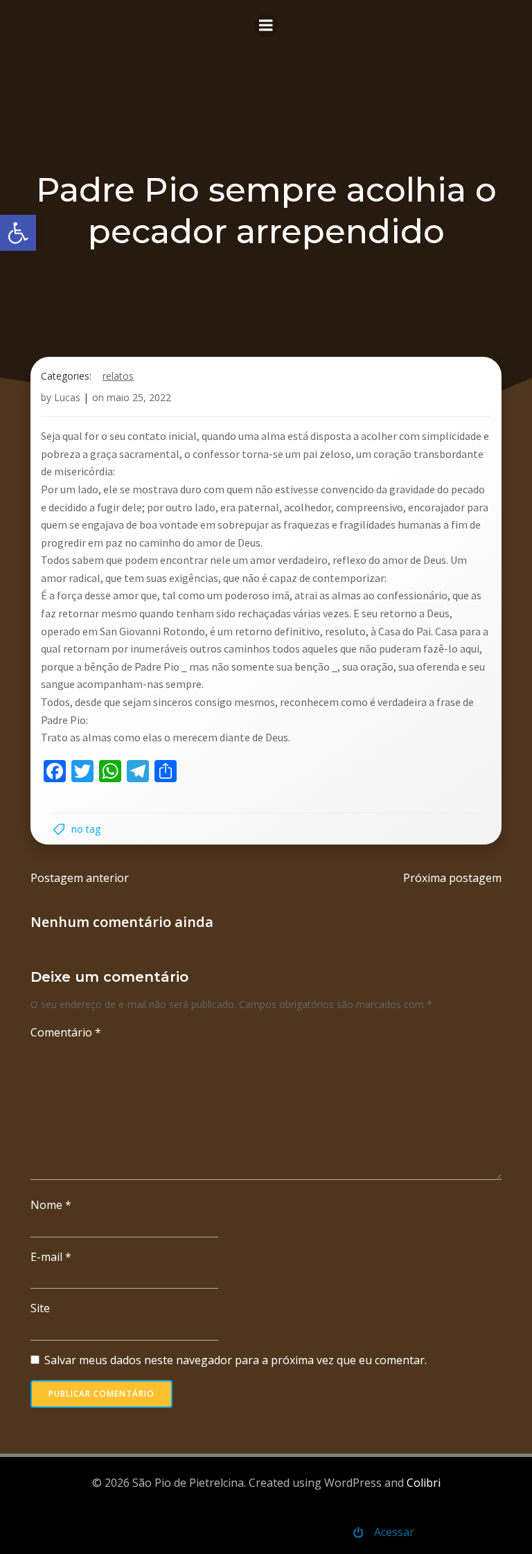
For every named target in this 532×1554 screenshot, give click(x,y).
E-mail (50, 1256)
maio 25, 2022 (139, 397)
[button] (18, 233)
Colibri (424, 1482)
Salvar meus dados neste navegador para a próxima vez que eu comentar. (235, 1360)
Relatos (118, 375)
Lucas (67, 397)
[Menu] (266, 25)
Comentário (65, 1032)
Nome (50, 1204)
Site (40, 1308)
